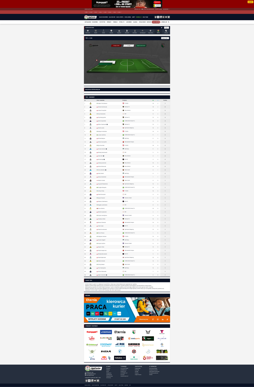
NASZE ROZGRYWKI (95, 385)
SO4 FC (126, 159)
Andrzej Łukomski (102, 163)
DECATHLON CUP (124, 376)
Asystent (119, 32)
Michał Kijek (101, 159)
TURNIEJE (115, 22)
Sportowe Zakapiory (129, 127)
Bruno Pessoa (101, 233)
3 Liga (95, 12)
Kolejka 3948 (165, 38)
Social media (127, 17)
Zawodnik (127, 32)
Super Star (150, 32)
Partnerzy (109, 377)
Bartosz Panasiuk (102, 222)
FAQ (108, 371)
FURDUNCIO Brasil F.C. (129, 120)
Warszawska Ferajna (129, 141)
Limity (133, 17)
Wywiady (109, 22)
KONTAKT (126, 385)
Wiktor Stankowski (102, 124)
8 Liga (119, 12)
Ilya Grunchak (101, 145)
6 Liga (109, 12)
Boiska (108, 369)
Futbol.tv (121, 22)
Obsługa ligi (109, 374)
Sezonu (137, 373)
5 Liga (105, 12)
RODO (151, 374)
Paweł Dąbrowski (102, 257)
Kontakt (149, 22)
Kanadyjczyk (142, 32)
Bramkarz (135, 32)
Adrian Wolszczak (102, 166)
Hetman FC (127, 106)
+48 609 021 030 (89, 372)
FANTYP (116, 385)
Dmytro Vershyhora (102, 215)
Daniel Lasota (101, 127)
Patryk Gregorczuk (102, 250)
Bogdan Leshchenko (102, 205)
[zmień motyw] (156, 9)
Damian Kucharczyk (102, 106)
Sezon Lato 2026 (89, 9)
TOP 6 (158, 32)
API (130, 385)
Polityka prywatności (154, 373)
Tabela (103, 32)
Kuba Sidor (100, 156)
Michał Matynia (101, 138)
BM (125, 113)
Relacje (166, 32)
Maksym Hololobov (102, 131)
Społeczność (142, 22)
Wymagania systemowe (154, 371)
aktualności (88, 22)
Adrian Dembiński (102, 177)
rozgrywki (166, 9)
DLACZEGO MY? (103, 385)
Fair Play (137, 369)
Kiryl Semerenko (101, 113)
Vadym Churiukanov (102, 103)
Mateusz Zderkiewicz (102, 201)
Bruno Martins (101, 208)
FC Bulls (126, 103)
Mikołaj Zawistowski (102, 152)
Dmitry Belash (101, 264)
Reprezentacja (110, 376)
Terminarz (88, 32)
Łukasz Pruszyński (102, 110)
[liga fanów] (90, 17)
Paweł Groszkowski (102, 229)
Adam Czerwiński (102, 275)
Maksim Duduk (101, 180)
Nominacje (139, 17)
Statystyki (102, 22)
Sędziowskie (137, 368)
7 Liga (114, 12)
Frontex (122, 374)
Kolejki (136, 371)
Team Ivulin (127, 169)
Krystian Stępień (101, 240)
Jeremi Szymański (102, 120)
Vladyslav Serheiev (102, 236)
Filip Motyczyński (102, 117)
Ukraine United (127, 197)
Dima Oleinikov (101, 170)
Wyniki (95, 32)
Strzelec (111, 32)
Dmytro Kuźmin (101, 243)
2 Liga (90, 12)
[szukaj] (169, 22)
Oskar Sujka (100, 226)
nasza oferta (119, 17)
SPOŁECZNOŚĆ (110, 385)
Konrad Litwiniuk (102, 149)
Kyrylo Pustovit (101, 198)
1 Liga (86, 12)
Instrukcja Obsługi (153, 368)
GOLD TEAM (121, 385)
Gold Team (145, 17)
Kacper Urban (101, 247)
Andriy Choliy (101, 191)
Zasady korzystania (153, 369)
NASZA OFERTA (88, 385)
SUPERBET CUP (124, 373)
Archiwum (128, 22)
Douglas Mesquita (102, 187)
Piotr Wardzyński (102, 268)
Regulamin (109, 373)
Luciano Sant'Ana (102, 134)
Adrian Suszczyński (102, 141)
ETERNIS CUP (124, 369)
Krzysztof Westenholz (103, 184)
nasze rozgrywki (103, 17)
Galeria (135, 22)
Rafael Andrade (101, 261)
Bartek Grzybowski (102, 212)
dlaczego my (112, 17)
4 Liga (100, 12)
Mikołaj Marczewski (102, 254)
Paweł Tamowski (102, 194)
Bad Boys (126, 138)
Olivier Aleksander (102, 271)
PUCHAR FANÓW (124, 368)
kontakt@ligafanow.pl (149, 9)
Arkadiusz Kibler (101, 219)
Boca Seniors (127, 110)
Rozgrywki (95, 22)
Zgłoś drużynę (156, 22)
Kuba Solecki (101, 173)
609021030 (138, 9)
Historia (108, 368)
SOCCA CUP (123, 371)
